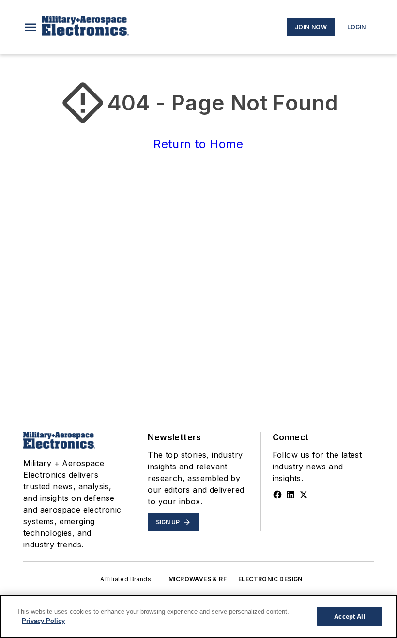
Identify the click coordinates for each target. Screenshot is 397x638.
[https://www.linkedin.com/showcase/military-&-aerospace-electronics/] (290, 494)
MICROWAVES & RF (197, 579)
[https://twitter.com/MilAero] (303, 494)
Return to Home (198, 144)
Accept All (349, 616)
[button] (30, 27)
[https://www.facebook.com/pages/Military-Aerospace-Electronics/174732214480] (277, 494)
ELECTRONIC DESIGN (270, 579)
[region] (198, 616)
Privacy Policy (43, 620)
